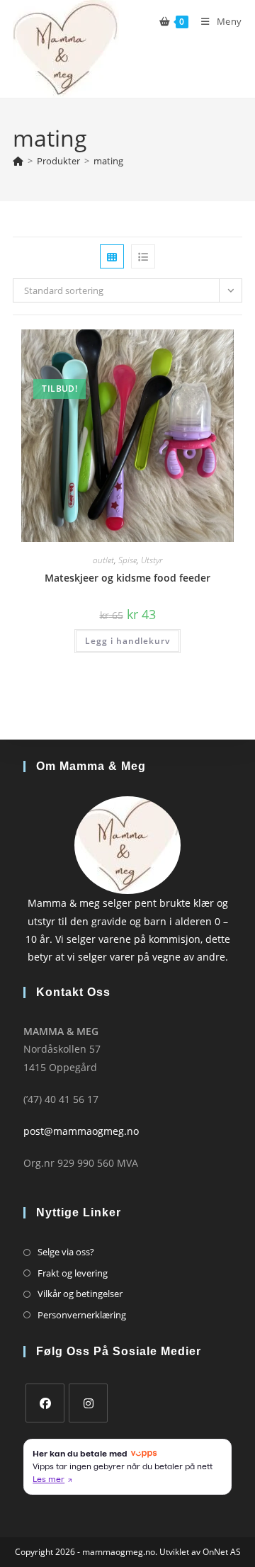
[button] (188, 345)
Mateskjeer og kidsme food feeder (127, 577)
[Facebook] (45, 1403)
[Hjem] (18, 160)
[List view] (143, 256)
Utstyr (151, 560)
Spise (127, 560)
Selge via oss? (66, 1251)
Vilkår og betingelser (80, 1293)
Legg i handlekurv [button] (127, 641)
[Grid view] (112, 256)
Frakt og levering (73, 1273)
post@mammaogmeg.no (81, 1131)
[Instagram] (88, 1403)
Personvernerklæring (82, 1314)
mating (108, 160)
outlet (103, 560)
